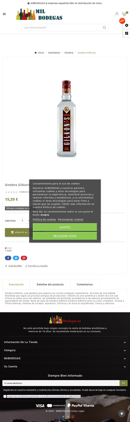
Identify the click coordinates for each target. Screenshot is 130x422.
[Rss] (68, 416)
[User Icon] (117, 14)
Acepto (65, 227)
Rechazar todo (65, 236)
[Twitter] (63, 416)
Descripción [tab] (16, 284)
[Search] (104, 27)
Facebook (8, 258)
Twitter (16, 258)
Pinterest (24, 258)
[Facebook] (58, 416)
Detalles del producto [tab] (50, 284)
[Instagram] (73, 416)
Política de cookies (44, 219)
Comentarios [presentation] (85, 284)
